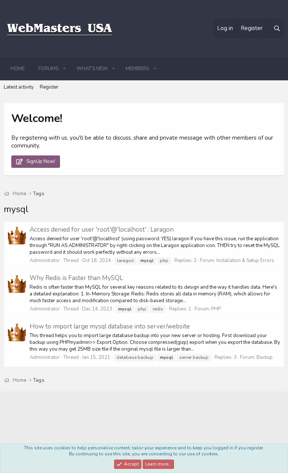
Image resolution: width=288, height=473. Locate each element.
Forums (48, 68)
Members (137, 68)
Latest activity (19, 87)
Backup (264, 357)
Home (17, 68)
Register (49, 87)
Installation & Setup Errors (245, 260)
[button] (64, 68)
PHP (216, 309)
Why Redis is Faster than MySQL (76, 278)
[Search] (276, 28)
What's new (92, 68)
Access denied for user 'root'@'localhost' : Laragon (102, 229)
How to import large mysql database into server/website (110, 326)
